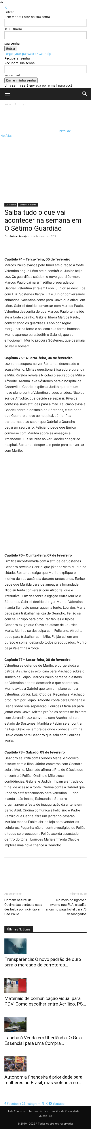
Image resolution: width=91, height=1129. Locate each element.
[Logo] (28, 114)
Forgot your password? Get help (27, 54)
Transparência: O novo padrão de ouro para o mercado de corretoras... (42, 962)
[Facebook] (8, 246)
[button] (7, 94)
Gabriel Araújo (18, 236)
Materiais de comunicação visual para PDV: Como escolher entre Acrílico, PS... (45, 1001)
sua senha (12, 43)
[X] (19, 246)
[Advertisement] (45, 155)
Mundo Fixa (45, 1116)
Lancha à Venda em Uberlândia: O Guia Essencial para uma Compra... (43, 1040)
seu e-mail (12, 75)
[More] (49, 246)
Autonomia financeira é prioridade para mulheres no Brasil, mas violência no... (43, 1079)
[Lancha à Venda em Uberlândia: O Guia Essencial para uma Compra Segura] (45, 1024)
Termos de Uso (38, 1111)
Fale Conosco (16, 1111)
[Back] (6, 7)
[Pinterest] (29, 246)
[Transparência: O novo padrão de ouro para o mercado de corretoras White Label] (45, 946)
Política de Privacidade (65, 1111)
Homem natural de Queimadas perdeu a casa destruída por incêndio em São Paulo (23, 907)
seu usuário (13, 29)
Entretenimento (28, 204)
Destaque (11, 204)
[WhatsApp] (39, 246)
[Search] (85, 94)
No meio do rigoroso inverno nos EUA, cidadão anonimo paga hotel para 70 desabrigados (66, 907)
